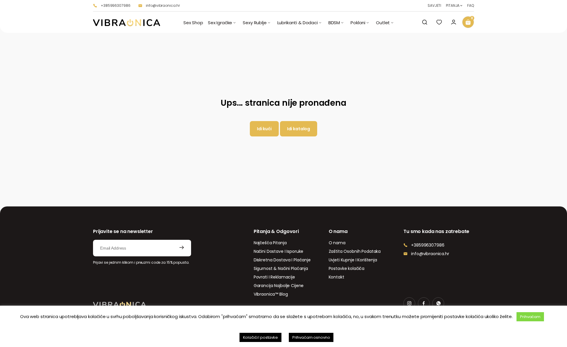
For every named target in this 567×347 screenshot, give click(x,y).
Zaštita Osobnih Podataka (355, 251)
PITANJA (453, 6)
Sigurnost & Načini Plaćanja (281, 268)
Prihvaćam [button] (530, 317)
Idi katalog (298, 129)
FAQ (470, 6)
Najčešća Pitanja (270, 243)
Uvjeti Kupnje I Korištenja (353, 260)
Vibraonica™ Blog (271, 294)
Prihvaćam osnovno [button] (311, 337)
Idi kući (264, 129)
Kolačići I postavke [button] (260, 337)
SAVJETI (434, 6)
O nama (337, 243)
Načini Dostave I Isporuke (279, 251)
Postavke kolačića (347, 268)
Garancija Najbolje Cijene (279, 286)
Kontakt (336, 277)
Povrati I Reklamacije (274, 277)
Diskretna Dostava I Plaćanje (282, 260)
